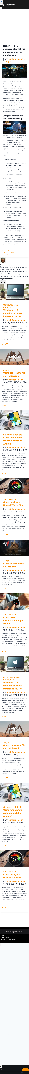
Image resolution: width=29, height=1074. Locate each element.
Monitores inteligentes (6, 1038)
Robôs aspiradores (5, 1007)
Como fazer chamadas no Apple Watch (13, 620)
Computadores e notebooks (11, 306)
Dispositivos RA (4, 1034)
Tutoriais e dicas (4, 964)
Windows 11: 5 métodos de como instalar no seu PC (12, 313)
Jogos (8, 61)
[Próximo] (4, 282)
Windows (7, 254)
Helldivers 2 (5, 251)
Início (2, 935)
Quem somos (5, 937)
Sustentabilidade (5, 1042)
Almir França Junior (16, 59)
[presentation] (14, 292)
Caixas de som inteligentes (7, 999)
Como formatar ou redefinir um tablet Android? (12, 440)
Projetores (3, 1026)
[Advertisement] (14, 24)
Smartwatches (10, 499)
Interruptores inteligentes (7, 1061)
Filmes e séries (4, 991)
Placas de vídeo (4, 1050)
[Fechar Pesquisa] (1, 1066)
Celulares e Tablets (12, 434)
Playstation (6, 253)
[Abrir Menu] (1, 2)
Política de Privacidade (8, 939)
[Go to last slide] (1, 282)
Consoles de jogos (5, 983)
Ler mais (5, 344)
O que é (2, 980)
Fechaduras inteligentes (7, 1054)
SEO (1, 1058)
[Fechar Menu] (0, 944)
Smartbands (3, 1003)
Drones (2, 1046)
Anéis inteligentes (5, 1022)
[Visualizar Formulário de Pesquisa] (1, 8)
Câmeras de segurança (6, 1019)
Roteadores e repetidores (7, 1011)
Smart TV (2, 987)
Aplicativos (3, 976)
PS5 (11, 253)
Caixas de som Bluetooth (7, 1015)
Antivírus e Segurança (6, 1030)
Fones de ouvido (4, 960)
